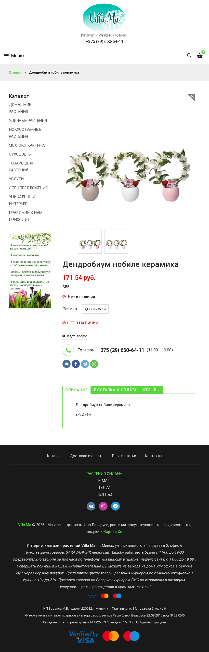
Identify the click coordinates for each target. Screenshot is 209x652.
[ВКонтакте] (66, 364)
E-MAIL (104, 480)
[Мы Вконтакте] (91, 506)
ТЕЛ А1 (104, 487)
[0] (200, 55)
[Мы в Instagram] (103, 506)
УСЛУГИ (16, 179)
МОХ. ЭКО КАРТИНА (27, 145)
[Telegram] (85, 364)
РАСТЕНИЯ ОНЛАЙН (104, 473)
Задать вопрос (76, 336)
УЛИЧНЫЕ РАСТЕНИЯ (28, 120)
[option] (90, 242)
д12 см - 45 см (95, 309)
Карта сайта (114, 531)
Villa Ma (24, 525)
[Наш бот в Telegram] (115, 506)
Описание (76, 390)
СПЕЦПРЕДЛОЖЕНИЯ (28, 188)
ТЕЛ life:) (104, 494)
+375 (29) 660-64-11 (104, 41)
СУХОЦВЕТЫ (20, 154)
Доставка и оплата (115, 390)
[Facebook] (76, 364)
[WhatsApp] (94, 364)
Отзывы (151, 390)
